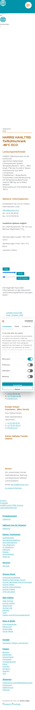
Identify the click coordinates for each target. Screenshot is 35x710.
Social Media (8, 631)
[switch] (30, 364)
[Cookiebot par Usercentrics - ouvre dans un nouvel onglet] (25, 321)
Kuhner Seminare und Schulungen (17, 582)
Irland (5, 664)
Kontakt (6, 640)
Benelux (6, 652)
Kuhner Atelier (9, 603)
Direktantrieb (8, 538)
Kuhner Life (7, 608)
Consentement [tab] (7, 326)
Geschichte (7, 606)
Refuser (17, 389)
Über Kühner (8, 598)
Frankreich (7, 659)
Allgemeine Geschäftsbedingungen (17, 683)
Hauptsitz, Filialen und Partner (15, 643)
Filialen (6, 649)
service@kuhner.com (20, 485)
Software (6, 550)
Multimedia (7, 629)
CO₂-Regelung (9, 545)
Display (6, 552)
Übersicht (7, 519)
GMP (5, 613)
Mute (20, 274)
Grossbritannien (9, 662)
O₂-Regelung (8, 547)
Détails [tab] (17, 326)
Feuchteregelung (10, 543)
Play (6, 269)
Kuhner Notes (8, 585)
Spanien (6, 671)
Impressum (7, 685)
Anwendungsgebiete (11, 578)
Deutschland (8, 657)
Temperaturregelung (11, 540)
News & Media (9, 621)
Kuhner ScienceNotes (12, 587)
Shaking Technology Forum (14, 580)
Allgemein (7, 679)
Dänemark (7, 655)
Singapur (6, 669)
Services (6, 563)
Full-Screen (23, 278)
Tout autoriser (17, 385)
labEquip (6, 529)
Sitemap (6, 690)
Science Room (9, 574)
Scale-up (6, 557)
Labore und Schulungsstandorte (16, 615)
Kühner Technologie (11, 534)
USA (4, 674)
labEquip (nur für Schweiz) (14, 525)
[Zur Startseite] (5, 5)
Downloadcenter (10, 624)
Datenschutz (8, 688)
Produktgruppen (10, 516)
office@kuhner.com (11, 210)
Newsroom (7, 627)
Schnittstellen (8, 554)
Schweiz (6, 666)
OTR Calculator (9, 592)
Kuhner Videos (9, 589)
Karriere (6, 610)
